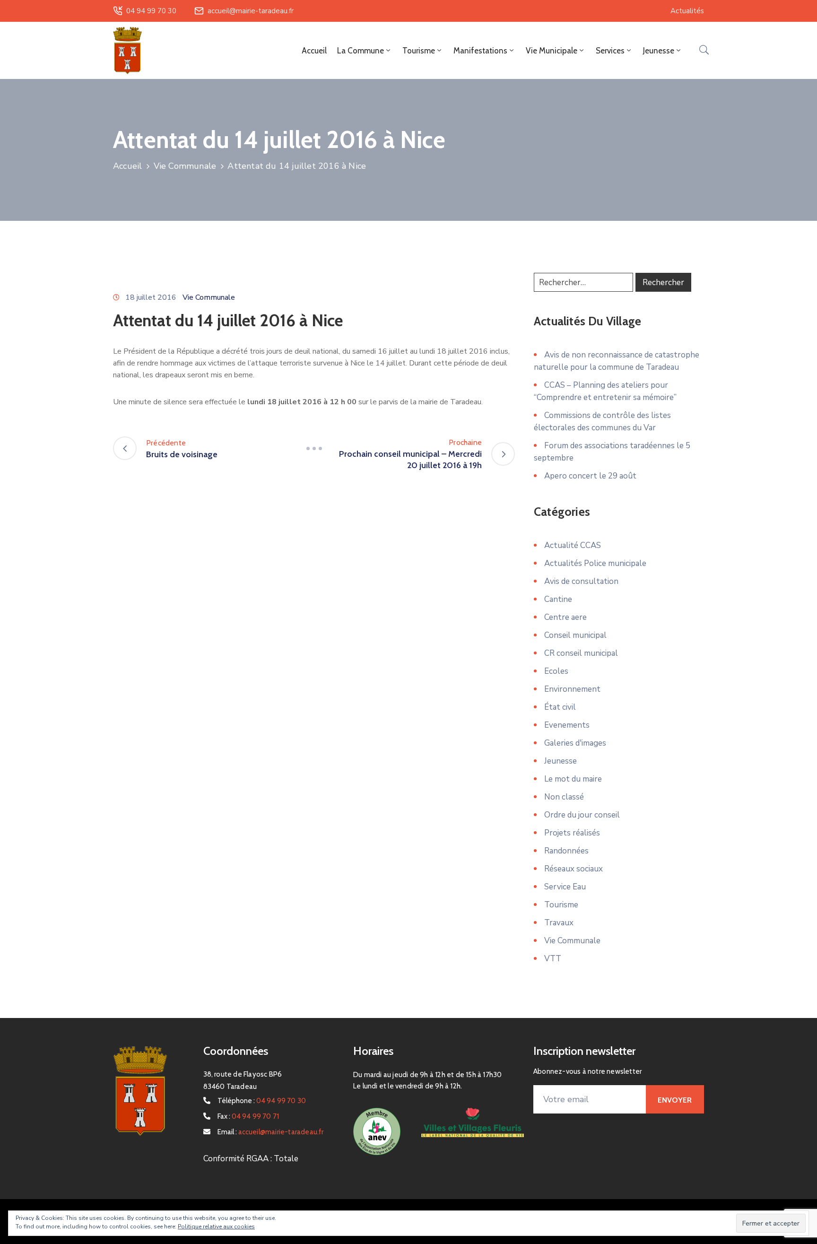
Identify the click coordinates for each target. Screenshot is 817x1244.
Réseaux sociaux (573, 868)
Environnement (572, 689)
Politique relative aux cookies (216, 1226)
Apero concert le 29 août (590, 475)
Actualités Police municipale (595, 563)
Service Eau (565, 886)
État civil (560, 707)
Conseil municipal (575, 635)
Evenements (567, 725)
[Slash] (314, 448)
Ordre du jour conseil (582, 814)
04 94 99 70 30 (151, 11)
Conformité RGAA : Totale (250, 1158)
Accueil (314, 50)
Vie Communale (185, 166)
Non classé (564, 797)
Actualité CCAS (572, 545)
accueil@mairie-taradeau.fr (251, 11)
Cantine (558, 599)
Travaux (559, 922)
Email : (270, 1132)
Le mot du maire (573, 779)
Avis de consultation (581, 581)
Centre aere (565, 617)
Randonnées (566, 850)
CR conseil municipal (581, 653)
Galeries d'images (575, 743)
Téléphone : (261, 1100)
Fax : (248, 1116)
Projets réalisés (572, 832)
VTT (552, 958)
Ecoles (556, 671)
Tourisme (561, 904)
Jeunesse (560, 761)
